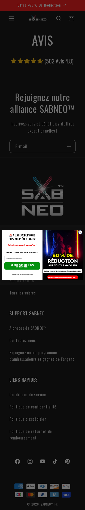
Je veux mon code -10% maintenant (22, 266)
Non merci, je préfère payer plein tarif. (22, 274)
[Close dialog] (80, 232)
